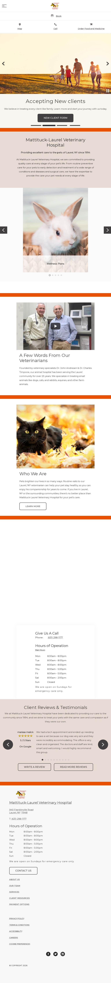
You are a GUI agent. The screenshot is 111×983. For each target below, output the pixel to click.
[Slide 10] (68, 759)
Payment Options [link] (19, 904)
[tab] (41, 650)
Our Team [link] (14, 885)
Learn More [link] (32, 506)
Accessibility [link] (15, 931)
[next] (107, 63)
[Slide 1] (36, 125)
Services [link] (14, 892)
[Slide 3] (62, 125)
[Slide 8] (62, 759)
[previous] (3, 63)
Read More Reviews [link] (73, 767)
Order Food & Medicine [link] (55, 118)
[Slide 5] (61, 275)
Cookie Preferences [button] (19, 944)
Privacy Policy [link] (16, 919)
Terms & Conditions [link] (19, 925)
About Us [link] (14, 879)
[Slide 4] (75, 125)
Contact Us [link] (23, 870)
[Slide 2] (49, 125)
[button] (4, 6)
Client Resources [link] (19, 898)
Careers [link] (13, 938)
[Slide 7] (59, 759)
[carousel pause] (108, 91)
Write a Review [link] (34, 767)
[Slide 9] (65, 759)
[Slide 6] (57, 759)
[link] (55, 6)
